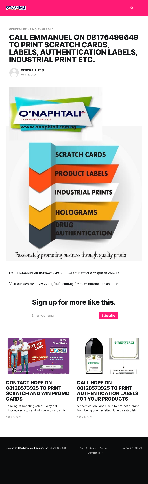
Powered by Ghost (131, 447)
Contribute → (95, 452)
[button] (139, 8)
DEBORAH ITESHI (34, 70)
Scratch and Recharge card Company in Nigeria (31, 447)
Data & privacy (88, 448)
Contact (104, 448)
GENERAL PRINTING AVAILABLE (31, 29)
